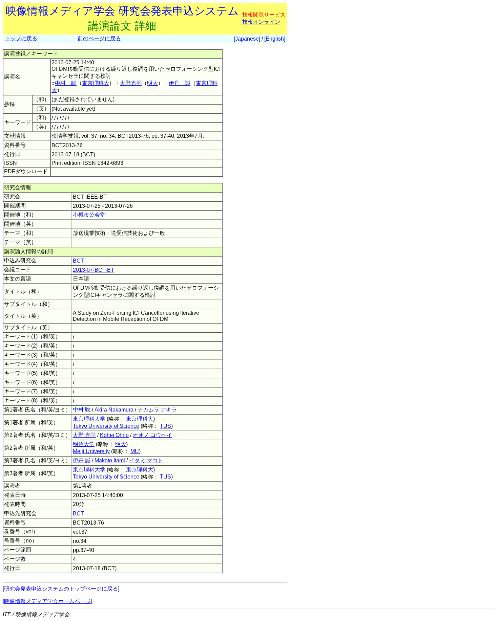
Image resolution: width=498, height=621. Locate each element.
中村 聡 (66, 83)
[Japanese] (247, 39)
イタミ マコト (146, 460)
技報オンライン (261, 22)
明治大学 (84, 444)
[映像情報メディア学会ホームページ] (47, 601)
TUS (165, 426)
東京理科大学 (89, 419)
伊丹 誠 (179, 83)
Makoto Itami (110, 460)
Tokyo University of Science (106, 426)
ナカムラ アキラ (157, 410)
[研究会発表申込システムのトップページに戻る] (61, 589)
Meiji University (91, 451)
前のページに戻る (99, 38)
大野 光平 (84, 435)
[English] (274, 39)
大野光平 (131, 83)
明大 (152, 83)
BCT (78, 261)
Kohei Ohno (114, 435)
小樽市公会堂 (89, 215)
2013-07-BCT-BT (93, 270)
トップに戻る (21, 38)
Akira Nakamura (114, 410)
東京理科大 (95, 83)
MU (134, 451)
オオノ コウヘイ (152, 435)
